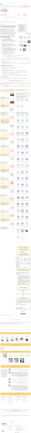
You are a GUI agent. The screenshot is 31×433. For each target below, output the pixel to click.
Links (2, 400)
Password (11, 429)
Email (10, 427)
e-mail (13, 411)
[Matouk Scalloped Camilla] (24, 45)
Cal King (12, 85)
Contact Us (18, 398)
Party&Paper (24, 17)
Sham (23, 85)
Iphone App (10, 399)
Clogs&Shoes (15, 17)
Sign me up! (17, 432)
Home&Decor (18, 17)
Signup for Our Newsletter (15, 319)
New (25, 6)
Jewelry (21, 17)
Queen (18, 85)
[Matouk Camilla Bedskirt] (24, 41)
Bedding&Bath (12, 17)
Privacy (24, 399)
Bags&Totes (9, 17)
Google (28, 415)
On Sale (15, 333)
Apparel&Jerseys (6, 17)
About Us (3, 398)
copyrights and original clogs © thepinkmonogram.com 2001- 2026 (12, 415)
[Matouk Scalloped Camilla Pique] (28, 41)
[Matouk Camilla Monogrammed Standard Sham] (20, 41)
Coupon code (12, 421)
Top (6, 6)
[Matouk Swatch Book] (24, 49)
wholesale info (22, 411)
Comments (3, 399)
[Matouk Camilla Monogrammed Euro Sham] (24, 37)
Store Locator (11, 400)
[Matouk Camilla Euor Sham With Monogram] (20, 37)
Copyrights (25, 398)
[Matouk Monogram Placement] (28, 49)
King (21, 85)
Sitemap (25, 415)
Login (26, 411)
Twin (28, 85)
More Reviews (19, 392)
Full (15, 85)
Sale (15, 6)
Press (16, 401)
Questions (10, 398)
